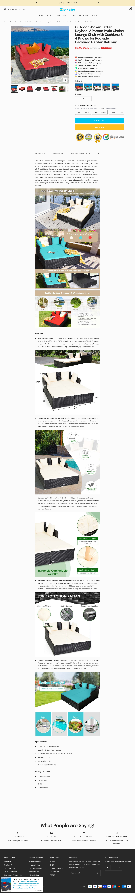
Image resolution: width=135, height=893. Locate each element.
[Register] (97, 873)
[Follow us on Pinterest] (119, 867)
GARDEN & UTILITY (80, 15)
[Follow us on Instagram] (113, 867)
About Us (7, 862)
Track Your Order (10, 872)
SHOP (49, 15)
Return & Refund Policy (80, 153)
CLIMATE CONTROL (62, 15)
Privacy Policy (34, 875)
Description (40, 153)
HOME (40, 15)
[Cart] (130, 9)
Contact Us (8, 865)
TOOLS (94, 15)
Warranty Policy (34, 872)
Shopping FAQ (58, 153)
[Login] (125, 9)
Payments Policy (35, 862)
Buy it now (100, 127)
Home (6, 22)
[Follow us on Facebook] (108, 867)
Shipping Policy (34, 865)
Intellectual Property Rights (14, 875)
